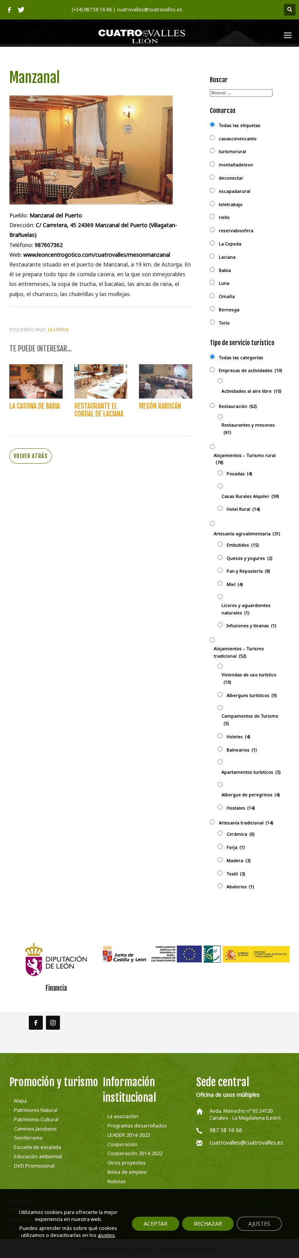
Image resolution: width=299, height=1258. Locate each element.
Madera (239, 860)
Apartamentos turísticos (251, 772)
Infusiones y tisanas (251, 625)
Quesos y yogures (250, 558)
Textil (236, 874)
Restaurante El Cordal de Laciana (98, 410)
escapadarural (234, 191)
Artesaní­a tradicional (246, 823)
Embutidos (243, 545)
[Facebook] (9, 10)
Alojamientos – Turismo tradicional (239, 652)
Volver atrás (30, 456)
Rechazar (208, 1223)
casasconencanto (238, 138)
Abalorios (240, 886)
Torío (224, 323)
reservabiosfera (236, 230)
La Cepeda (58, 329)
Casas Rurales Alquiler (250, 496)
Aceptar (155, 1223)
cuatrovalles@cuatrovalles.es (246, 1142)
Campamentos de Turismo (250, 719)
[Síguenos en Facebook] (36, 1023)
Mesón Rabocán (160, 406)
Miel (235, 584)
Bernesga (229, 309)
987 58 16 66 (225, 1130)
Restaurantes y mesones (248, 428)
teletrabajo (231, 204)
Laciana (227, 257)
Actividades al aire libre (251, 391)
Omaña (227, 296)
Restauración (238, 406)
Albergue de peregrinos (251, 794)
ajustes (106, 1235)
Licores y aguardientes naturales (246, 609)
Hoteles (238, 736)
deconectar (231, 178)
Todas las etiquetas (239, 125)
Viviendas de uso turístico (249, 678)
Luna (224, 283)
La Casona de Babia (34, 406)
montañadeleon (236, 165)
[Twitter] (21, 10)
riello (224, 217)
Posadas (239, 473)
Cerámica (241, 834)
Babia (225, 270)
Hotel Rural (243, 509)
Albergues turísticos (252, 695)
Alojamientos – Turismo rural (245, 459)
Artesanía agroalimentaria (247, 533)
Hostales (241, 808)
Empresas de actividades (250, 370)
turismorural (232, 151)
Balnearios (242, 750)
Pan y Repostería (248, 571)
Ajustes (259, 1223)
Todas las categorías (241, 357)
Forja (236, 847)
